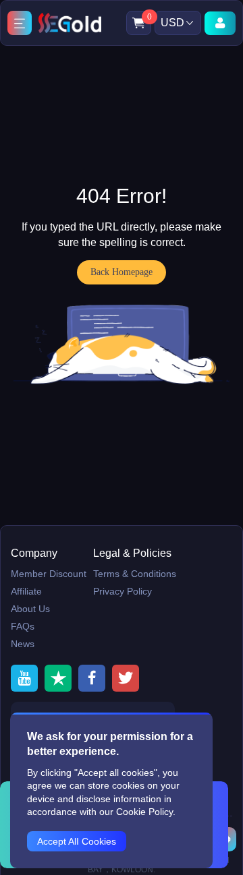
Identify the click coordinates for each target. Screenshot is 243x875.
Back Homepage (121, 272)
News (22, 643)
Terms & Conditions (134, 573)
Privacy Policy (122, 591)
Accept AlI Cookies (76, 841)
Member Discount (48, 573)
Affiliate (26, 591)
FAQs (22, 626)
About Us (30, 608)
